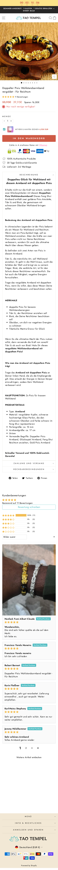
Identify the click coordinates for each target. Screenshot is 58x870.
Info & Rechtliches (28, 823)
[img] (29, 622)
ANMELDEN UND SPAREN (28, 830)
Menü (28, 816)
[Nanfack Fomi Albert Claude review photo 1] (29, 579)
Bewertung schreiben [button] (29, 507)
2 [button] (26, 748)
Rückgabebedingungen (29, 469)
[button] (8, 96)
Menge (6, 116)
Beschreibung (29, 174)
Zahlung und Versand (29, 463)
